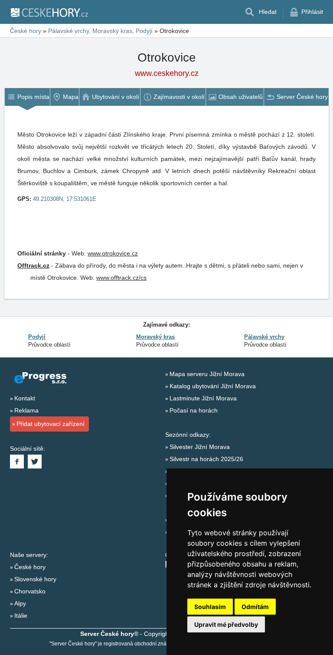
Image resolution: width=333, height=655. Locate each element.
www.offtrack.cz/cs (121, 277)
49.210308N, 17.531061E (64, 199)
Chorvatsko (30, 591)
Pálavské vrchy (264, 337)
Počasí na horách (194, 410)
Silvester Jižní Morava (200, 446)
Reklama (26, 410)
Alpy (20, 603)
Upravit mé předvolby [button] (226, 624)
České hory (30, 566)
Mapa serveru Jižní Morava (207, 373)
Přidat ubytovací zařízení (50, 423)
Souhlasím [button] (210, 606)
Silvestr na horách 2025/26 (206, 458)
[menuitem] (27, 97)
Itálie (20, 615)
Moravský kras (155, 337)
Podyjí (37, 337)
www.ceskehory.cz (167, 73)
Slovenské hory (35, 579)
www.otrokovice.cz (113, 253)
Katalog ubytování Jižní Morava (213, 386)
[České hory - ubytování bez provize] (49, 12)
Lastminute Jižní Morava (203, 398)
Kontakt (24, 398)
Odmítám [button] (255, 606)
